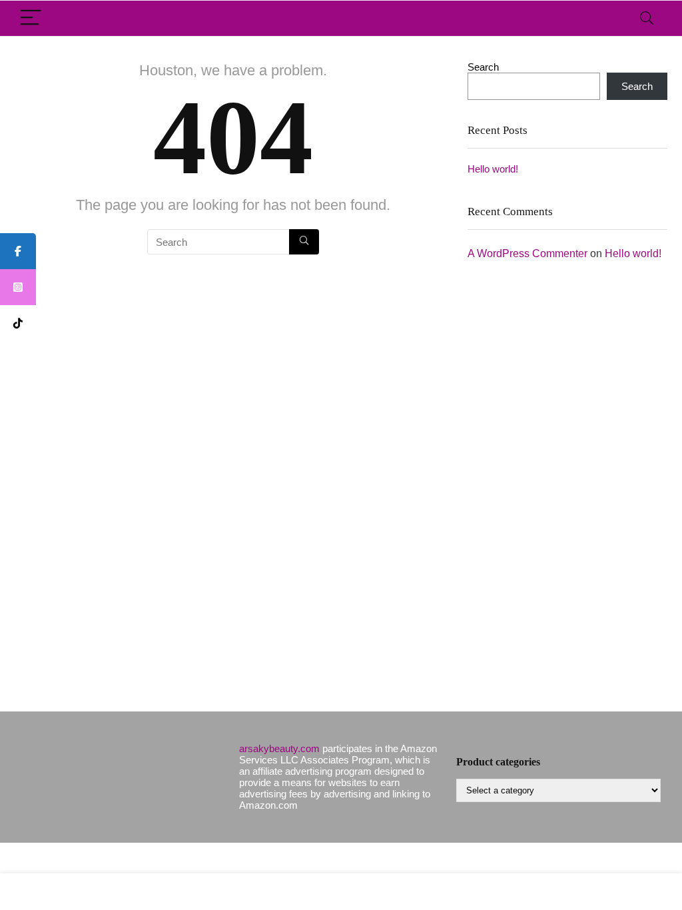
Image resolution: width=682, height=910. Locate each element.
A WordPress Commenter (527, 253)
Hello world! (493, 169)
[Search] (647, 18)
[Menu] (31, 18)
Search (483, 67)
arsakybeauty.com (279, 748)
